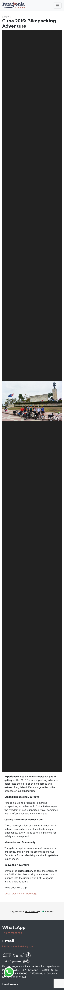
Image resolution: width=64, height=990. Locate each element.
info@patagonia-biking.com (17, 946)
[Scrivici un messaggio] (9, 971)
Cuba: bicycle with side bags (20, 893)
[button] (6, 401)
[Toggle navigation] (57, 6)
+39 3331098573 (12, 933)
